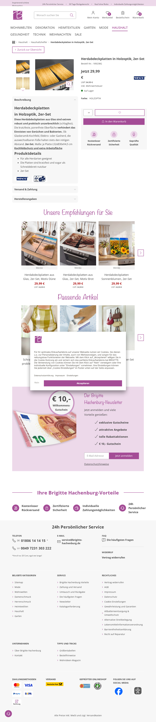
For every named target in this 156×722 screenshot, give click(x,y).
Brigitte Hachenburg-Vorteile (74, 582)
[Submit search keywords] (71, 15)
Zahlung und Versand (71, 587)
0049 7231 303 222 (36, 548)
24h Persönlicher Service (52, 4)
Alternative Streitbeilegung (118, 619)
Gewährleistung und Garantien (120, 606)
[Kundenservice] (8, 713)
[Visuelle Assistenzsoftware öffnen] (136, 691)
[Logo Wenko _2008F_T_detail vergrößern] (139, 78)
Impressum (110, 591)
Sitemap (19, 582)
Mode (17, 587)
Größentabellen (68, 650)
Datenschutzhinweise (96, 464)
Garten (18, 616)
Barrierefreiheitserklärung (117, 629)
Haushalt (19, 611)
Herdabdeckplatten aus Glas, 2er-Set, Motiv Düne (39, 277)
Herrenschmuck (23, 601)
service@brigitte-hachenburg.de (72, 541)
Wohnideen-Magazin (70, 660)
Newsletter (65, 601)
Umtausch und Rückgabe (72, 591)
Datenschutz (110, 596)
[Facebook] (118, 691)
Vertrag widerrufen (113, 557)
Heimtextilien (21, 606)
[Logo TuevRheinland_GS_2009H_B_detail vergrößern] (39, 179)
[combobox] (55, 15)
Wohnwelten (21, 591)
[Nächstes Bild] (23, 90)
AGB (106, 587)
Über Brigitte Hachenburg (28, 650)
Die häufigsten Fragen (120, 540)
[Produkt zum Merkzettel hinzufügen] (120, 112)
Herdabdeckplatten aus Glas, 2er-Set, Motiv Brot (78, 277)
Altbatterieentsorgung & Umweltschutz (116, 613)
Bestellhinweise (68, 655)
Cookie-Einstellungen (115, 601)
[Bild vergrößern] (69, 84)
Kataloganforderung (70, 606)
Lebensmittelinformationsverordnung (123, 624)
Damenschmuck (23, 596)
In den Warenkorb (115, 121)
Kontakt (18, 655)
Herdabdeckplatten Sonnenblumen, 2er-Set (116, 277)
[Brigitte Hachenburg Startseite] (17, 15)
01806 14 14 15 (33, 540)
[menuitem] (21, 27)
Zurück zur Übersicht (29, 49)
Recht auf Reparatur (114, 634)
